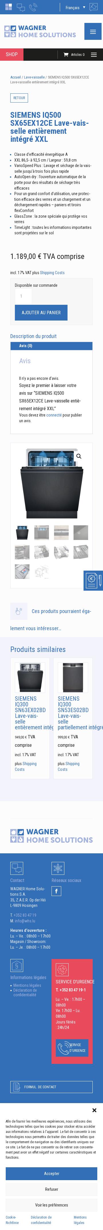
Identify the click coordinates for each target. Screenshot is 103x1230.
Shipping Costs (52, 272)
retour (19, 98)
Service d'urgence (78, 1048)
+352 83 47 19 (25, 915)
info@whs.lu (25, 921)
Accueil (15, 77)
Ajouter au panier (41, 312)
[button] (94, 1110)
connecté (54, 415)
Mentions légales (27, 985)
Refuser (51, 1189)
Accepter (51, 1173)
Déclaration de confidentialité (25, 992)
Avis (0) (25, 345)
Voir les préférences (51, 1205)
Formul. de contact (40, 1087)
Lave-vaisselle (34, 77)
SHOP (12, 54)
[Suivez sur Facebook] (56, 891)
